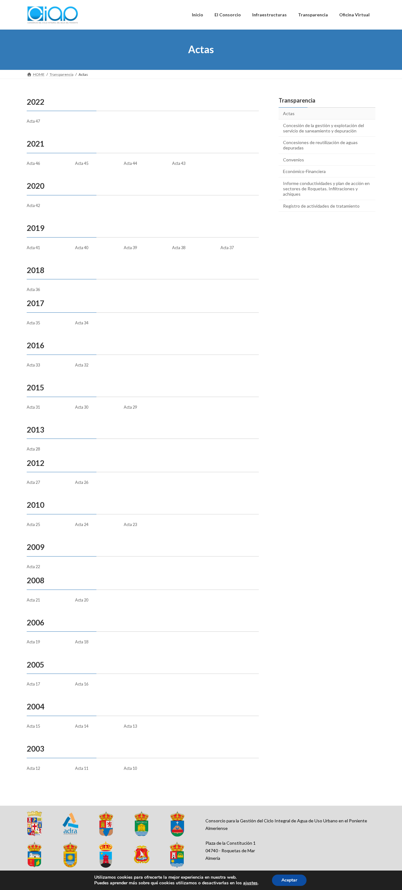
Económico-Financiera (304, 171)
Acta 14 (81, 726)
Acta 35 (33, 322)
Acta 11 (81, 768)
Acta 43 (178, 163)
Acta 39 (130, 247)
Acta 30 (81, 407)
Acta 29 (130, 407)
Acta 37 (227, 247)
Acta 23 (130, 524)
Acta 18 (81, 641)
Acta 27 (33, 482)
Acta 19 (33, 641)
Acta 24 (81, 524)
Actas (289, 113)
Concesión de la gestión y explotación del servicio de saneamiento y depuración (323, 127)
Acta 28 (33, 448)
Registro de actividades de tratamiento (321, 205)
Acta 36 (33, 289)
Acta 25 (33, 524)
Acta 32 (81, 364)
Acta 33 (33, 364)
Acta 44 (130, 163)
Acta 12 (33, 768)
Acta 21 (33, 599)
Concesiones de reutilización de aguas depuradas (320, 145)
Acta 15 (33, 726)
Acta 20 (81, 599)
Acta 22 (33, 566)
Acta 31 (33, 407)
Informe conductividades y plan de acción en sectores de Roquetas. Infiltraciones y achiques (326, 189)
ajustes (250, 883)
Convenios (293, 159)
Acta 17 (33, 683)
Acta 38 (178, 247)
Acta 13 (130, 726)
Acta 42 (33, 205)
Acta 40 (81, 247)
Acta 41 (33, 247)
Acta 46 (33, 163)
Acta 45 (81, 163)
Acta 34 (81, 322)
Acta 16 (81, 683)
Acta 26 (81, 482)
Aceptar (289, 880)
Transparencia (297, 100)
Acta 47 (33, 121)
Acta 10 (130, 768)
